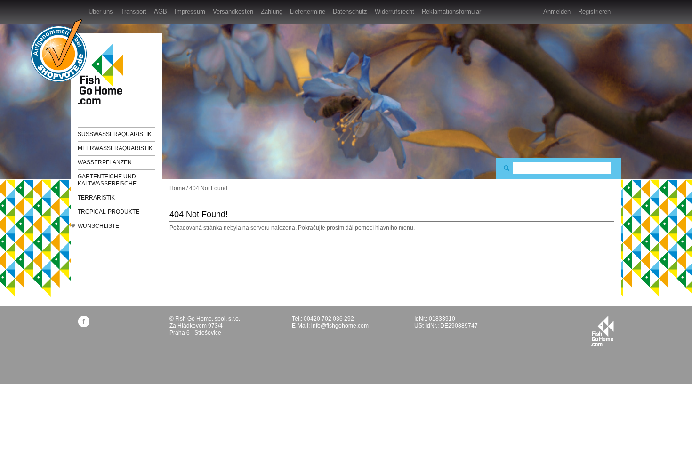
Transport (133, 11)
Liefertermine (307, 11)
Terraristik (96, 197)
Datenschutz (350, 11)
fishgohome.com (602, 330)
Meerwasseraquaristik (115, 148)
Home (177, 188)
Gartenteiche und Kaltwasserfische (107, 180)
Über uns (101, 11)
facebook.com (83, 321)
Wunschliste (98, 226)
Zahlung (271, 11)
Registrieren (594, 11)
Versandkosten (233, 11)
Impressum (190, 11)
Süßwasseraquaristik (115, 134)
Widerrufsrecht (394, 11)
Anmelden (557, 11)
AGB (160, 11)
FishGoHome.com (103, 74)
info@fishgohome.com (340, 325)
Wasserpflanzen (105, 162)
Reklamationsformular (451, 11)
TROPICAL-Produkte (108, 212)
